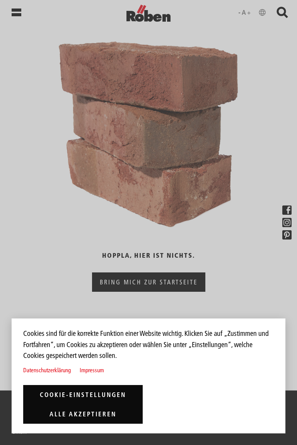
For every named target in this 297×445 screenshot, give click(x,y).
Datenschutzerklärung (47, 370)
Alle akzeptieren (83, 414)
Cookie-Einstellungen (83, 395)
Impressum (92, 370)
